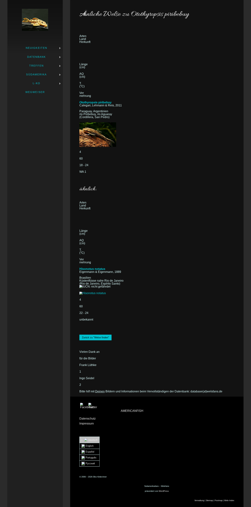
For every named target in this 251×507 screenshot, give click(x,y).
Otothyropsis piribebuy (95, 102)
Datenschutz (87, 418)
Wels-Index (229, 500)
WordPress (164, 491)
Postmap (219, 500)
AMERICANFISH (132, 410)
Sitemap (209, 500)
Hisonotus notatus (92, 268)
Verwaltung (199, 500)
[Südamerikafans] (35, 20)
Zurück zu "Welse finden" (95, 337)
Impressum (86, 423)
